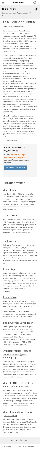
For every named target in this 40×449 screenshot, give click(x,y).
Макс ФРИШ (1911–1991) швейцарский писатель (18, 384)
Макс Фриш (10, 190)
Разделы (23, 440)
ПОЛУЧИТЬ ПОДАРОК (15, 168)
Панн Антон (10, 215)
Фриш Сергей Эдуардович (18, 322)
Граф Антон (10, 241)
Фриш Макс (10, 297)
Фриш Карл (9, 269)
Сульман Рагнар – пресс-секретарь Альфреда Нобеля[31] (17, 354)
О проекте (14, 440)
